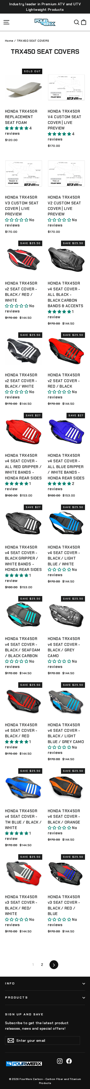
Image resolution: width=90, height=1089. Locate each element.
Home (9, 40)
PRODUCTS (16, 997)
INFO (10, 983)
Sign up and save (24, 1014)
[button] (17, 128)
